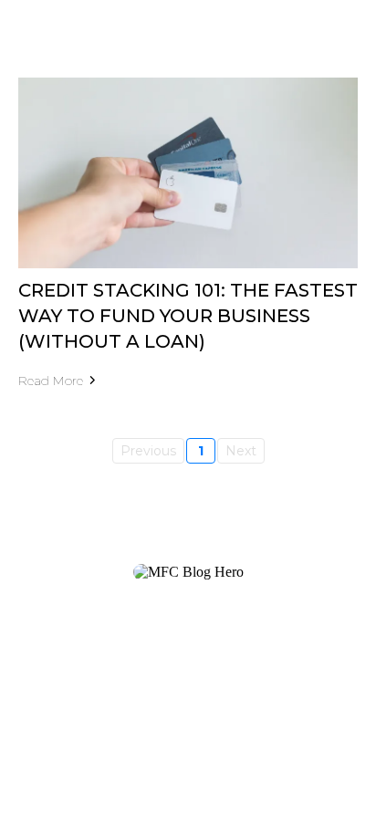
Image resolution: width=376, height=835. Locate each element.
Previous (148, 451)
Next (240, 451)
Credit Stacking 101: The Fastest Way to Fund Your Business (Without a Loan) (188, 315)
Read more (50, 380)
